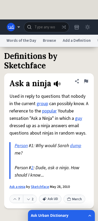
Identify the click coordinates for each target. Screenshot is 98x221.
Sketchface (40, 186)
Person (21, 145)
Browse (49, 40)
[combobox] (46, 27)
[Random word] (64, 27)
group (42, 103)
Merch (77, 199)
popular (49, 111)
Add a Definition (77, 40)
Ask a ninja (17, 186)
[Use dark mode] (87, 27)
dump (75, 145)
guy (78, 118)
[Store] (76, 27)
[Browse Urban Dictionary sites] (13, 27)
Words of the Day (21, 40)
